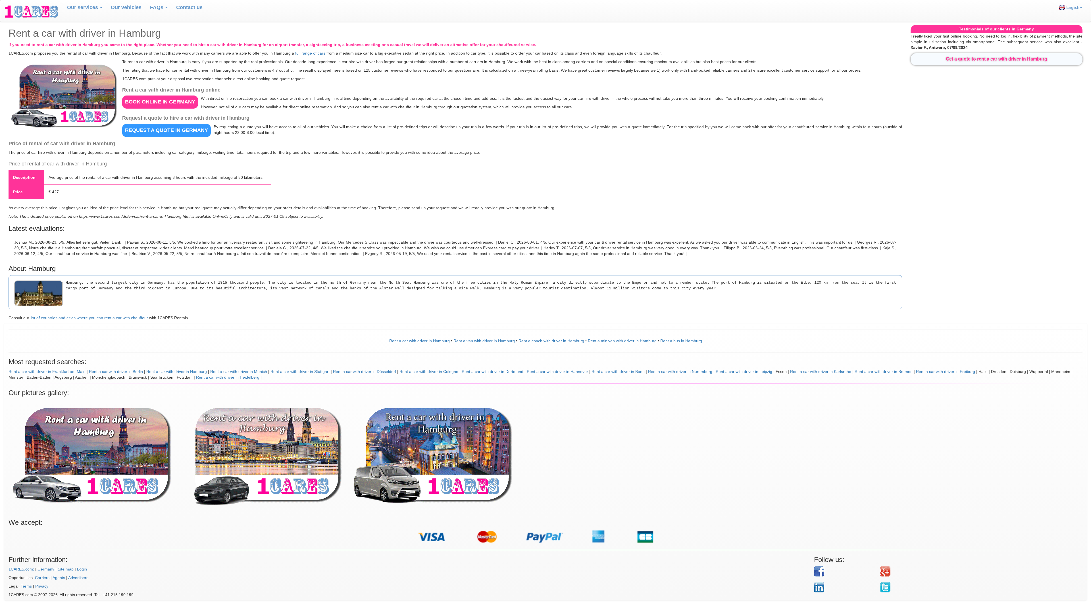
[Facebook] (845, 571)
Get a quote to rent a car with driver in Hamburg (996, 59)
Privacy (41, 586)
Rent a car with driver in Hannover (557, 371)
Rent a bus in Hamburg (681, 341)
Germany (46, 569)
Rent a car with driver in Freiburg (945, 371)
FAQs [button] (157, 7)
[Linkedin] (845, 587)
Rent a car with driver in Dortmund (492, 371)
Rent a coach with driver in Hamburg (551, 341)
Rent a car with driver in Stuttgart (300, 371)
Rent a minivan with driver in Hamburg (622, 341)
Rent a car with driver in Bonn (618, 371)
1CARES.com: (21, 569)
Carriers (42, 577)
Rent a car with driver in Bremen (884, 371)
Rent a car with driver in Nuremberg (680, 371)
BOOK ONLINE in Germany (160, 102)
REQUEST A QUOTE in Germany (166, 130)
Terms (26, 586)
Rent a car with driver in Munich (238, 371)
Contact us (189, 7)
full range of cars (310, 53)
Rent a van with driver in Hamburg (484, 341)
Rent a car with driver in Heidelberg (227, 377)
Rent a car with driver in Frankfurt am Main (47, 371)
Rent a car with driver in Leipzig (744, 371)
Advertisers (78, 577)
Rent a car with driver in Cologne (428, 371)
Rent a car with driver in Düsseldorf (364, 371)
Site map (66, 569)
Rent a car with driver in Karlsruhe (820, 371)
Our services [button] (83, 7)
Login (82, 569)
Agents (59, 577)
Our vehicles (126, 7)
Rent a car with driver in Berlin (116, 371)
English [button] (1072, 7)
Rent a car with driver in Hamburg (419, 341)
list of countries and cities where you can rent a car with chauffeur (89, 318)
